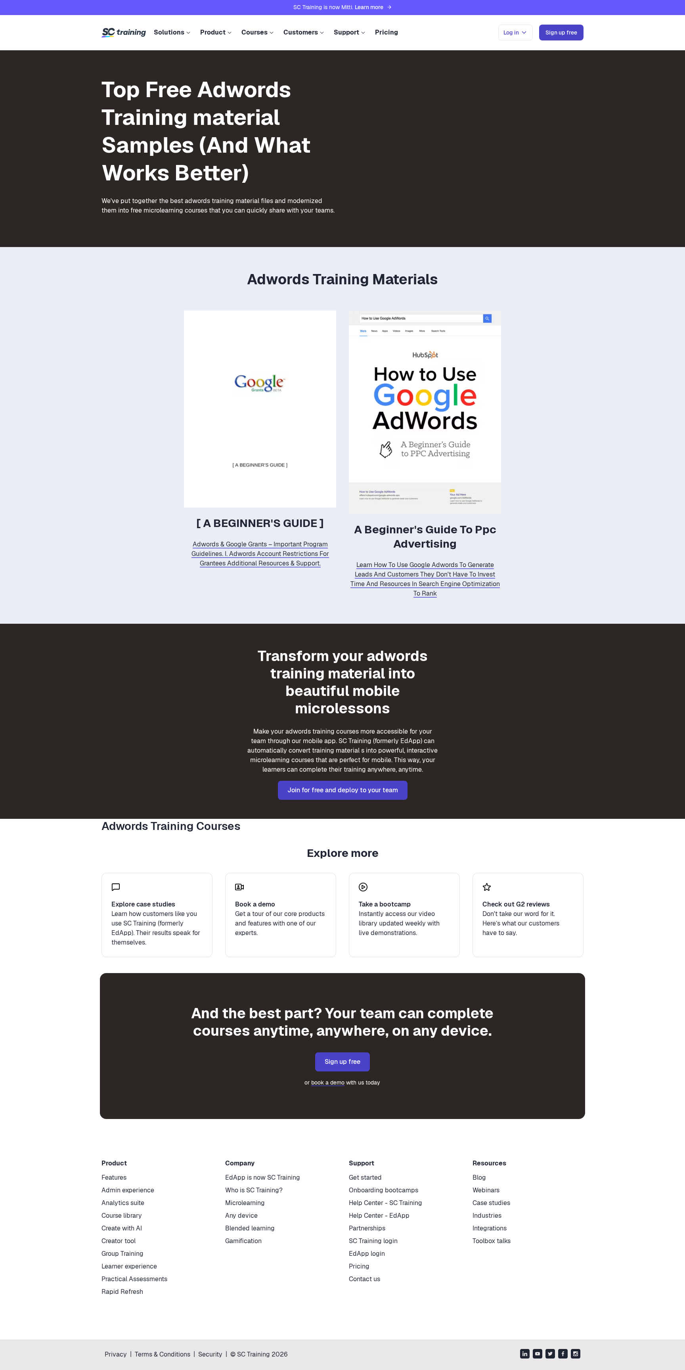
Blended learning (250, 1228)
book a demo (327, 1082)
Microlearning (245, 1203)
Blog (479, 1177)
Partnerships (367, 1228)
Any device (241, 1215)
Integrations (490, 1228)
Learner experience (129, 1266)
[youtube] (537, 1354)
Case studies (491, 1203)
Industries (487, 1215)
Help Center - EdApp (379, 1215)
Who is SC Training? (254, 1190)
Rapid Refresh (122, 1292)
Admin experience (127, 1190)
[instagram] (575, 1354)
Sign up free (342, 1062)
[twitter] (550, 1354)
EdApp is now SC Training (262, 1177)
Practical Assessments (134, 1279)
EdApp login (367, 1253)
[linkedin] (525, 1354)
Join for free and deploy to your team (342, 790)
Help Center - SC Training (385, 1203)
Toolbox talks (492, 1241)
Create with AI (121, 1228)
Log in (511, 32)
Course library (121, 1215)
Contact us (364, 1279)
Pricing (386, 32)
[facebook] (563, 1354)
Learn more (369, 7)
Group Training (122, 1253)
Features (113, 1177)
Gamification (243, 1241)
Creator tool (118, 1241)
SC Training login (373, 1241)
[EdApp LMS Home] (123, 33)
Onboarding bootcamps (383, 1190)
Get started (365, 1177)
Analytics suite (122, 1203)
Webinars (486, 1190)
